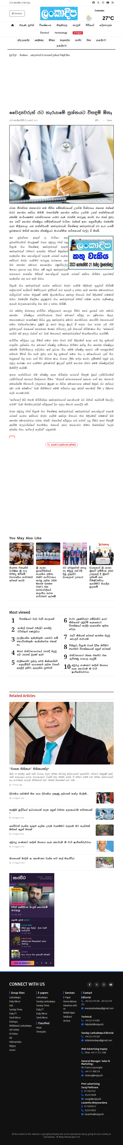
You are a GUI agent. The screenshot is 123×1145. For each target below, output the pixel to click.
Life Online (14, 1029)
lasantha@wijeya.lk (94, 1114)
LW (10, 1037)
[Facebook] (90, 984)
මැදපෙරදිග (65, 40)
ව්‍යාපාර (44, 32)
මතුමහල (62, 25)
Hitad (38, 1027)
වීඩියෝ (90, 25)
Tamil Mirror (15, 1017)
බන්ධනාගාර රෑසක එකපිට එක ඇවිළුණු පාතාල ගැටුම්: (87, 657)
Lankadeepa (15, 997)
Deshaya (13, 1021)
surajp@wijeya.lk (93, 1098)
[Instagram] (104, 984)
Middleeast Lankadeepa (20, 1025)
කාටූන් (76, 25)
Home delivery (70, 1001)
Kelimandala (15, 1041)
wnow (12, 1049)
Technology (60, 32)
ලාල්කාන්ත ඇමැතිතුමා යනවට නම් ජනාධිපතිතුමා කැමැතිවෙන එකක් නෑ (37, 641)
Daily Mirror (14, 1001)
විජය (89, 40)
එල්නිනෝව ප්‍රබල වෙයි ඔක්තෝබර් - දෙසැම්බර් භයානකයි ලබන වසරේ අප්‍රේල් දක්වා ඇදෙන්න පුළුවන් (38, 664)
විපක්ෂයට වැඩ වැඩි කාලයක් (36, 619)
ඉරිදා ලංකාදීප (23, 40)
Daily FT (13, 1013)
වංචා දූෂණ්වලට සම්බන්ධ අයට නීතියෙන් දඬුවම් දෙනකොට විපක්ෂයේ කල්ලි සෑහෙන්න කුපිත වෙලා (89, 624)
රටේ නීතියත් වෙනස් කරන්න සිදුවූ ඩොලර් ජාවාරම (90, 637)
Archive (66, 1020)
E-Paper (78, 32)
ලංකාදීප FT (101, 40)
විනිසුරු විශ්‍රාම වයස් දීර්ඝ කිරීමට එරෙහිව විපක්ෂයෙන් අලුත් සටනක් (90, 647)
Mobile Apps (69, 1012)
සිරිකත (52, 40)
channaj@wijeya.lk (94, 1075)
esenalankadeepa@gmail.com (99, 1008)
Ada (11, 1005)
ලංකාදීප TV (61, 45)
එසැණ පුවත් (26, 25)
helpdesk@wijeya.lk (94, 1024)
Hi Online (13, 1033)
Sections (18, 13)
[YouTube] (111, 984)
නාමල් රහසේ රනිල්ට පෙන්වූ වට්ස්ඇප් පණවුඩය (34, 630)
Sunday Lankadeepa (45, 1001)
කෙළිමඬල (39, 40)
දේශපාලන (105, 25)
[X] (97, 984)
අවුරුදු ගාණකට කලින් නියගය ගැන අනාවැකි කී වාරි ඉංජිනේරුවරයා (90, 668)
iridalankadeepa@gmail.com (98, 1040)
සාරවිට (78, 40)
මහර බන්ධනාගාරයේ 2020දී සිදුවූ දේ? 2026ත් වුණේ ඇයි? (37, 653)
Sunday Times (15, 1009)
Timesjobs (41, 1031)
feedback (67, 1016)
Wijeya (12, 1045)
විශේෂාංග (45, 25)
